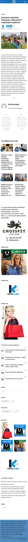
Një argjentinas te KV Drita (7, 484)
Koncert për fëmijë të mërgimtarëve (12, 372)
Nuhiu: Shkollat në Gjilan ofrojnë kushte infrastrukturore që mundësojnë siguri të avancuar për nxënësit (21, 160)
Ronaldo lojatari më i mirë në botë (12, 379)
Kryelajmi (9, 28)
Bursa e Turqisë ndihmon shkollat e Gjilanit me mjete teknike (12, 365)
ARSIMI (3, 14)
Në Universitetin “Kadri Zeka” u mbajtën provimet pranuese (13, 358)
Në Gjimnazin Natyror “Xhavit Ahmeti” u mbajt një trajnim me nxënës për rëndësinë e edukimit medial (20, 190)
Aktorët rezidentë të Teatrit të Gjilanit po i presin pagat (13, 351)
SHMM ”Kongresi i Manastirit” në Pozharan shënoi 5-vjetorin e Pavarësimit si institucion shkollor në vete (7, 190)
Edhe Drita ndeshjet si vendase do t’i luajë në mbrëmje (14, 481)
